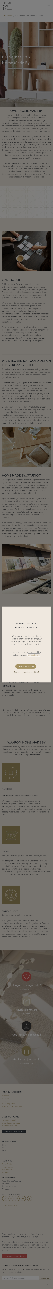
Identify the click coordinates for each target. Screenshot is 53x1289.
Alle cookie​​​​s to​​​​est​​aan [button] (25, 666)
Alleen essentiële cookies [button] (26, 672)
